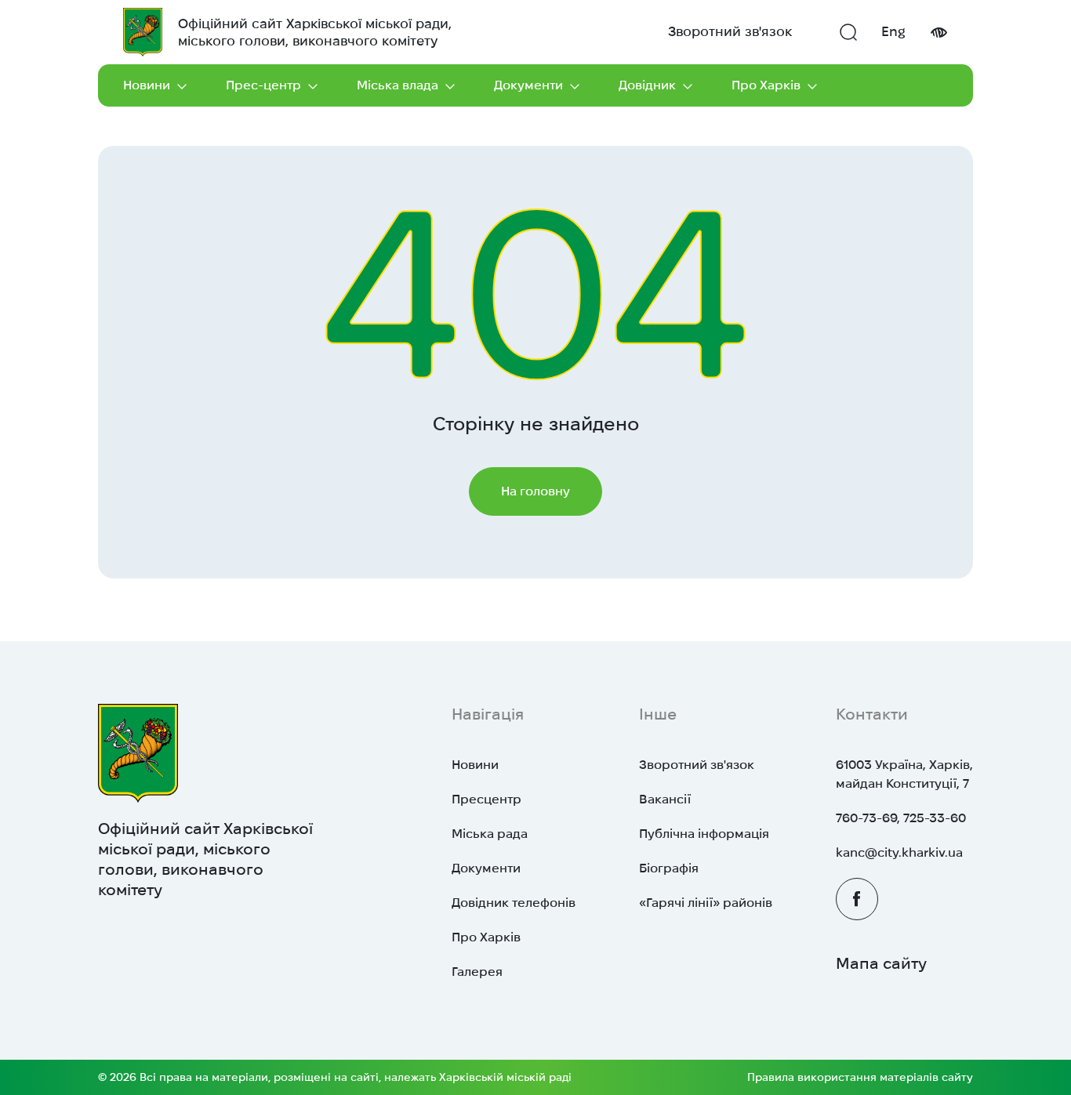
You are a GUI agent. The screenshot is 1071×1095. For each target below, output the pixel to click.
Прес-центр (263, 85)
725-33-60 (934, 818)
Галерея (477, 971)
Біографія (669, 868)
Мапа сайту (881, 963)
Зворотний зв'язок (730, 31)
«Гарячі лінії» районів (705, 902)
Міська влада (397, 85)
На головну (535, 491)
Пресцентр (486, 799)
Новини (146, 85)
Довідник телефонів (513, 902)
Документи (528, 85)
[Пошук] (848, 32)
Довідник (647, 85)
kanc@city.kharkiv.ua (899, 852)
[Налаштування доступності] (938, 32)
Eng (893, 31)
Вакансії (665, 799)
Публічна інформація (704, 833)
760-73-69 (866, 818)
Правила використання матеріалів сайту (860, 1077)
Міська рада (490, 833)
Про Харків (766, 85)
